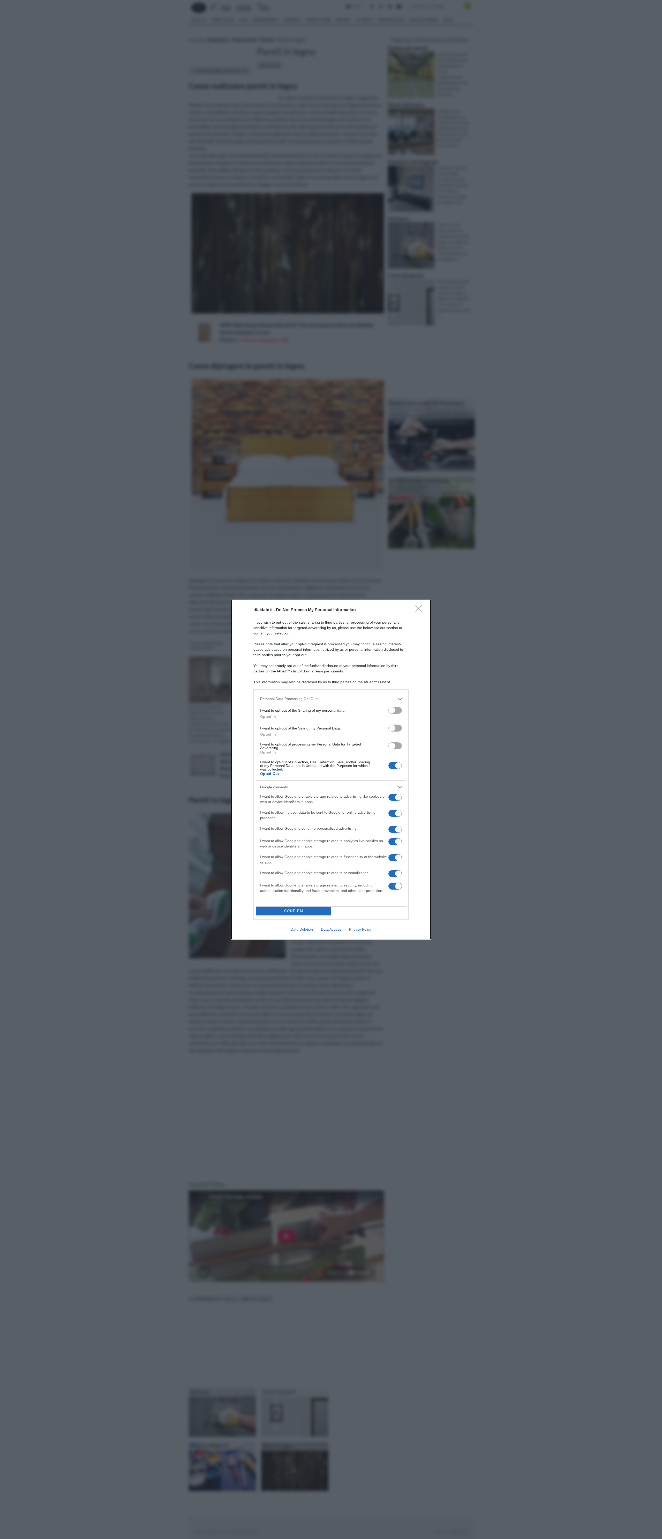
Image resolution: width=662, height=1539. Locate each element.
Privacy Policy (360, 929)
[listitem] (331, 699)
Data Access (331, 929)
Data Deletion (302, 929)
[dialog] (331, 769)
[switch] (395, 710)
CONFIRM (293, 911)
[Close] (420, 610)
